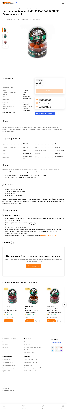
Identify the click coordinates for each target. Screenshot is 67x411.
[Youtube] (61, 347)
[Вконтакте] (52, 347)
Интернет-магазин (9, 339)
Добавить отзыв (11, 19)
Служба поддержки (30, 359)
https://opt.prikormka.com (48, 235)
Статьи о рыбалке (30, 371)
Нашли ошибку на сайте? (32, 368)
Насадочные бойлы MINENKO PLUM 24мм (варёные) (11, 310)
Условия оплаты (7, 362)
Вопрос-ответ (28, 365)
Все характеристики (8, 112)
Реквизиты (27, 345)
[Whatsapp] (57, 350)
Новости (5, 347)
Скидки (5, 345)
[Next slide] (5, 46)
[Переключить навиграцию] (63, 3)
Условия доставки (8, 365)
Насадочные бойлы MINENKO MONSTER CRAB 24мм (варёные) (54, 310)
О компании (28, 342)
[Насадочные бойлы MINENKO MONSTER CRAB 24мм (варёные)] (55, 296)
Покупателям (7, 356)
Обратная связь (29, 352)
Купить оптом (7, 371)
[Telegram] (52, 350)
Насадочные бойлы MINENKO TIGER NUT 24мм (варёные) (32, 310)
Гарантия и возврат (9, 368)
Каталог (5, 342)
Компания (27, 339)
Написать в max (21, 3)
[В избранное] (15, 320)
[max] (61, 350)
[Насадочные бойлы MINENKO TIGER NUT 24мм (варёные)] (33, 296)
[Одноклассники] (57, 347)
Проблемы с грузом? (31, 362)
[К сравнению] (18, 320)
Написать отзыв (33, 266)
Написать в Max (56, 342)
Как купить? (6, 359)
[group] (38, 51)
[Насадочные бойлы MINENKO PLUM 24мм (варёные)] (12, 296)
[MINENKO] (8, 2)
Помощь (27, 356)
